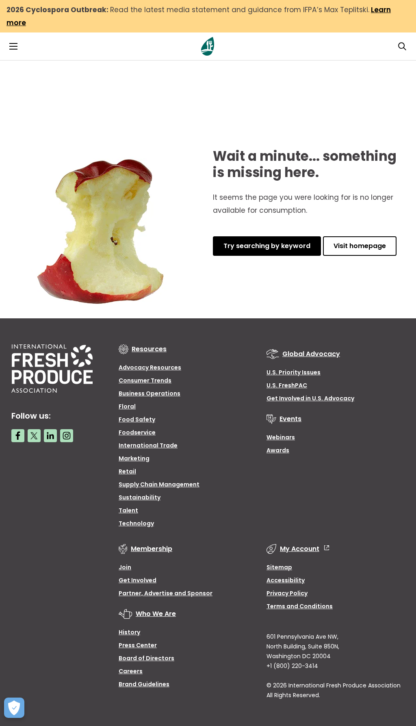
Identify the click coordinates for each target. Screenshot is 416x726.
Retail (127, 471)
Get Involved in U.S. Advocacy (310, 398)
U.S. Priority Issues (293, 372)
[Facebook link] (17, 435)
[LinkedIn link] (50, 435)
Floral (127, 406)
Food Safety (137, 419)
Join (125, 567)
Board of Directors (146, 658)
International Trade (148, 445)
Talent (128, 510)
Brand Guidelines (144, 684)
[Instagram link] (66, 435)
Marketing (134, 458)
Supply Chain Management (159, 484)
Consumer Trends (145, 380)
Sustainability (139, 497)
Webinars (280, 437)
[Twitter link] (34, 435)
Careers (131, 671)
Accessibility (285, 580)
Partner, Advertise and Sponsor (165, 593)
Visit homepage (360, 246)
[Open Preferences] (14, 708)
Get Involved (137, 580)
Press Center (138, 645)
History (129, 632)
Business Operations (149, 393)
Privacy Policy (287, 593)
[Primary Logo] (207, 46)
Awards (277, 450)
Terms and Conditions (299, 606)
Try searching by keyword (266, 246)
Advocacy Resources (150, 367)
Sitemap (279, 567)
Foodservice (137, 432)
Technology (136, 523)
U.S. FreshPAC (286, 385)
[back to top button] (396, 671)
